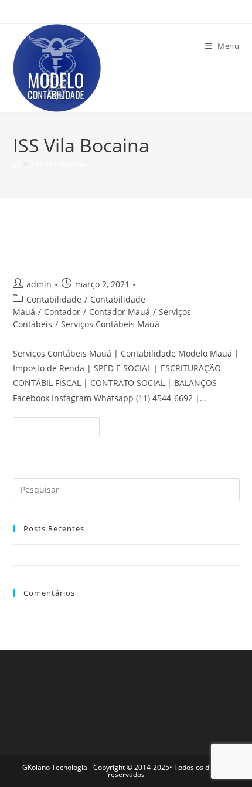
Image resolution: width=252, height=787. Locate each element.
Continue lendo (61, 428)
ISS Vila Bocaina (59, 164)
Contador (62, 311)
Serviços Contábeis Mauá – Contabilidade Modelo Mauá (113, 246)
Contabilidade (53, 299)
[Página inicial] (17, 164)
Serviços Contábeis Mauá (110, 324)
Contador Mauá (119, 311)
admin (39, 284)
